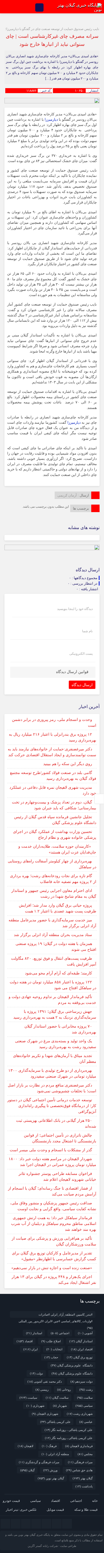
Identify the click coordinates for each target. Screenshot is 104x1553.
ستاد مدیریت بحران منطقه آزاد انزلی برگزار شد (53, 935)
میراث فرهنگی (80, 1462)
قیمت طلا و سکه (86, 1510)
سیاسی (84, 1405)
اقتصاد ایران (82, 1349)
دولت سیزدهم (81, 1381)
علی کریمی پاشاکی (55, 1421)
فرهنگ (49, 1446)
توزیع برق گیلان (80, 1357)
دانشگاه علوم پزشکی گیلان (72, 1365)
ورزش (50, 1470)
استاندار (34, 1333)
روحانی (64, 1389)
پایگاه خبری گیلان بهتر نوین (34, 1534)
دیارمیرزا (51, 119)
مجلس (85, 1454)
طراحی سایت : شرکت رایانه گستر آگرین (52, 1545)
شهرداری (35, 1405)
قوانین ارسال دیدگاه (72, 672)
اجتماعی (60, 1333)
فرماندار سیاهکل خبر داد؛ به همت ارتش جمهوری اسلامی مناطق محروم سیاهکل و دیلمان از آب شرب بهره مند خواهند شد (53, 1224)
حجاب (51, 1357)
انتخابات (54, 1349)
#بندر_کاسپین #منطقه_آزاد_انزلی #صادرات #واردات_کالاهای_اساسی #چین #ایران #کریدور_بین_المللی (56, 1315)
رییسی (42, 1389)
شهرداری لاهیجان (45, 1413)
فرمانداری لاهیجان (79, 1446)
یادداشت (84, 1486)
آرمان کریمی (67, 495)
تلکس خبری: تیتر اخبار (21, 1510)
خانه (95, 1501)
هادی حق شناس (79, 1470)
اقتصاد (25, 1341)
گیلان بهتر (83, 1478)
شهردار (60, 1405)
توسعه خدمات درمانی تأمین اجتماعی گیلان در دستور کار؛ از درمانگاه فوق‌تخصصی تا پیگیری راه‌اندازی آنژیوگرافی (51, 1106)
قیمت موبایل (55, 1510)
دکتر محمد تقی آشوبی (44, 1381)
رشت (86, 1389)
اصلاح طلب (51, 1341)
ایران (30, 1349)
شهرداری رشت (80, 1413)
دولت (36, 1373)
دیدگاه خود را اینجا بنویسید (75, 609)
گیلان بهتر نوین (51, 1478)
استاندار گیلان (81, 1341)
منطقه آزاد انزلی (55, 1454)
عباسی (86, 1421)
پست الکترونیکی (81, 653)
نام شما (87, 631)
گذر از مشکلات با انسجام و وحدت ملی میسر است (51, 1150)
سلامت (85, 1397)
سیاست (28, 1397)
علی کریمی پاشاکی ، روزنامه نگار (69, 1430)
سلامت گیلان (57, 1397)
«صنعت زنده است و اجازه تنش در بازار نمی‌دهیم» (51, 1268)
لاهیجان (25, 1446)
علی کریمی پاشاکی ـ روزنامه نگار (69, 1438)
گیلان (27, 1470)
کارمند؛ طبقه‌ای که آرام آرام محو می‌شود (58, 973)
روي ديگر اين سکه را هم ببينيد (67, 764)
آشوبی (85, 1333)
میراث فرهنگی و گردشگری (39, 1462)
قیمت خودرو (11, 1501)
